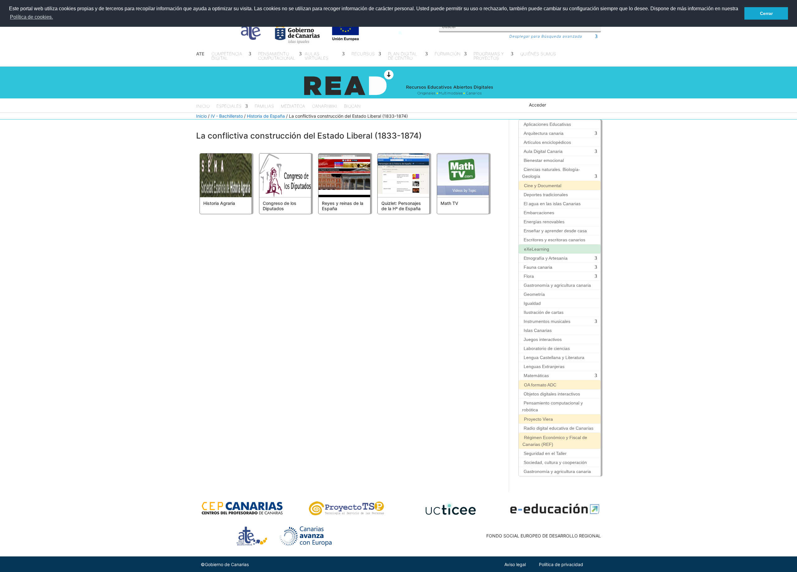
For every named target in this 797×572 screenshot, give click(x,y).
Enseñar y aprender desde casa (555, 230)
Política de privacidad (561, 564)
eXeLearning (536, 249)
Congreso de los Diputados (279, 206)
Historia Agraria (219, 203)
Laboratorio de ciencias (547, 348)
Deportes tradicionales (546, 194)
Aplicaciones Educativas (547, 124)
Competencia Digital (226, 56)
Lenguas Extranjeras (544, 366)
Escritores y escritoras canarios (554, 239)
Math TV (449, 203)
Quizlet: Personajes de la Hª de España (401, 206)
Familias (264, 106)
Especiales (229, 106)
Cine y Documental (542, 185)
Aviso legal (515, 564)
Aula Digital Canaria (543, 151)
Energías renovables (544, 221)
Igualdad (532, 303)
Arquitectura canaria (544, 133)
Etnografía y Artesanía (546, 258)
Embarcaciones (539, 212)
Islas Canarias (538, 330)
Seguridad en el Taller (545, 453)
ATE (200, 54)
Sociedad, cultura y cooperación (555, 462)
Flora (529, 276)
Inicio (203, 106)
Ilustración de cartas (544, 312)
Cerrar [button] (766, 13)
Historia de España (266, 116)
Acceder (537, 104)
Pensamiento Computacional (276, 56)
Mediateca (293, 106)
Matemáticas (536, 375)
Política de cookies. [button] (31, 17)
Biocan (352, 106)
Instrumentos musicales (547, 321)
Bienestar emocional (544, 160)
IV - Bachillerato (227, 116)
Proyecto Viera (538, 419)
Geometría (534, 294)
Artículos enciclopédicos (547, 142)
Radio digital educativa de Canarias (558, 428)
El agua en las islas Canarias (552, 203)
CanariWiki (324, 106)
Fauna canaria (538, 267)
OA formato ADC (540, 384)
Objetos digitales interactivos (552, 393)
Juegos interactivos (543, 339)
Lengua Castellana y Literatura (554, 357)
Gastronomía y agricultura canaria (557, 285)
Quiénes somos (538, 54)
